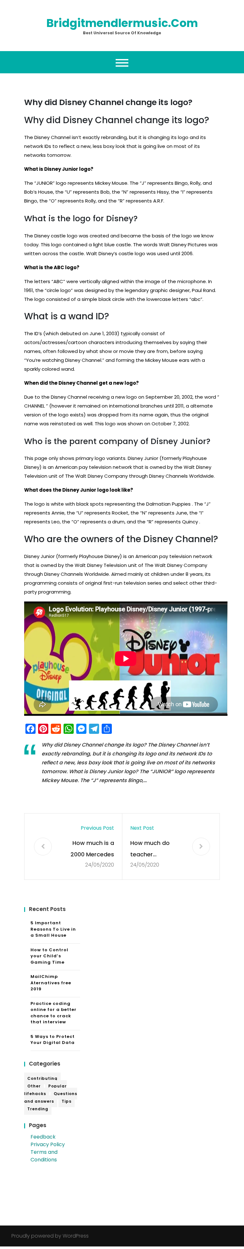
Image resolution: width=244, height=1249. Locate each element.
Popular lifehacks (45, 1089)
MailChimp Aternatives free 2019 (50, 982)
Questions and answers (50, 1097)
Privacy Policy (47, 1144)
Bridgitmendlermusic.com (122, 23)
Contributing (42, 1078)
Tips (66, 1101)
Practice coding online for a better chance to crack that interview (53, 1012)
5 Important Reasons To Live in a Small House (53, 929)
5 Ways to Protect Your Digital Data (52, 1039)
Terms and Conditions (44, 1155)
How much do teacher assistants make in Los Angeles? (154, 849)
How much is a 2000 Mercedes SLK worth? (92, 849)
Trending (37, 1109)
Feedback (43, 1136)
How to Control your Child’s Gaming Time (49, 956)
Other (34, 1086)
